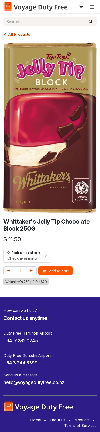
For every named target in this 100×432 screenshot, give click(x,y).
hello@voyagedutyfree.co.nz (33, 382)
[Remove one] (8, 270)
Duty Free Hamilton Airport (27, 333)
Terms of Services (80, 425)
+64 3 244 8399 (20, 363)
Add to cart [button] (58, 270)
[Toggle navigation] (92, 7)
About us (57, 420)
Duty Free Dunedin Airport (27, 355)
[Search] (91, 21)
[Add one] (31, 270)
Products (81, 420)
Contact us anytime (25, 318)
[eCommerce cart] (80, 6)
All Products (19, 34)
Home (35, 420)
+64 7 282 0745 (20, 340)
